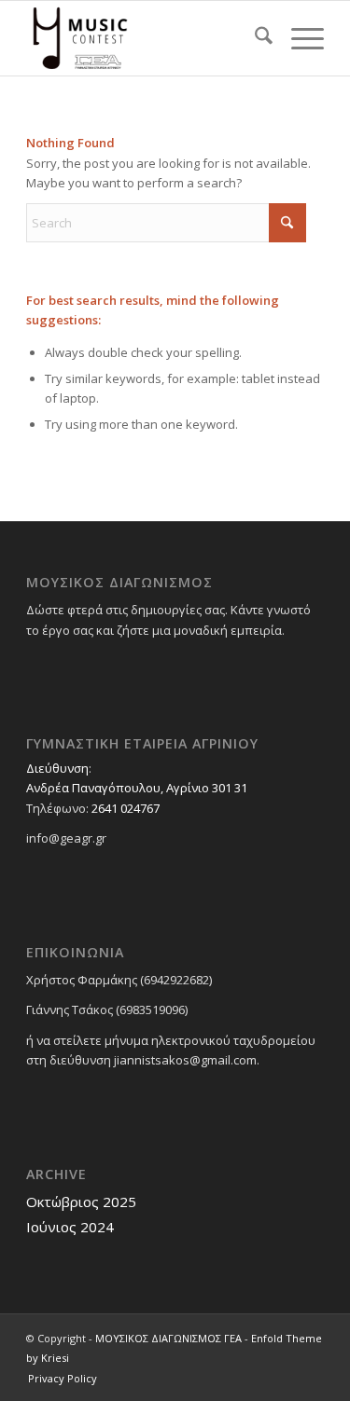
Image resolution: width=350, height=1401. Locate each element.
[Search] (254, 38)
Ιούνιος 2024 (70, 1226)
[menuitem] (254, 38)
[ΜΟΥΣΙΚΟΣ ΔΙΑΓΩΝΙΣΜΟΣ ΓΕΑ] (145, 38)
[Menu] (298, 38)
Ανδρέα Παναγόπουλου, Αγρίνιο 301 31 (136, 787)
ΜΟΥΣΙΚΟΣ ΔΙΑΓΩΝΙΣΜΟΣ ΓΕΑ (168, 1338)
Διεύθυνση (57, 768)
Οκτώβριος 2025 (81, 1201)
